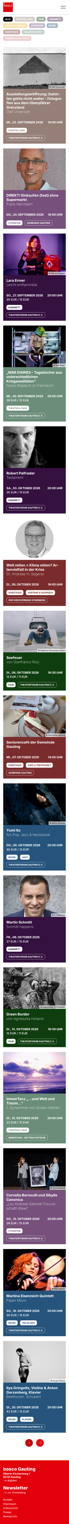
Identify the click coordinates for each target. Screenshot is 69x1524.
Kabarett (55, 19)
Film (41, 19)
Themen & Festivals (17, 38)
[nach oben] (62, 1517)
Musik (52, 25)
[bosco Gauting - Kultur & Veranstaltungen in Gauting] (8, 7)
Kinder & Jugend (15, 25)
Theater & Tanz (33, 32)
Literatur (37, 25)
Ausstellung (24, 19)
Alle (8, 19)
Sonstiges (11, 32)
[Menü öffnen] (63, 7)
